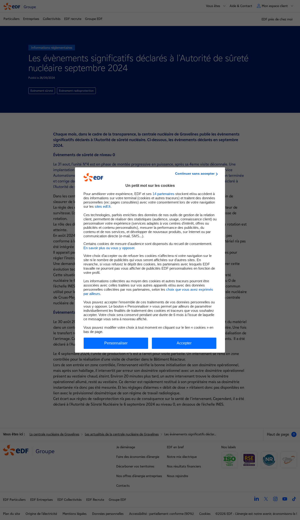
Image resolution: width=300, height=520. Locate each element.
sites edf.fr (102, 206)
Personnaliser (116, 343)
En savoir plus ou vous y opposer (108, 248)
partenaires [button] (163, 194)
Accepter (184, 343)
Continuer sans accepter (194, 173)
